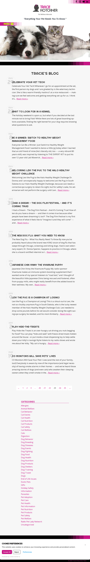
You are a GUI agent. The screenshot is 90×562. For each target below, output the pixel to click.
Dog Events (26, 448)
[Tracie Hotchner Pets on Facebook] (76, 1)
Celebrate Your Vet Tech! (28, 82)
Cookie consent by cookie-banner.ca (78, 560)
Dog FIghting (27, 451)
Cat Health (25, 418)
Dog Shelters (26, 466)
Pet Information (28, 506)
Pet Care (24, 500)
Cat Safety (25, 427)
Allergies (25, 405)
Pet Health (25, 503)
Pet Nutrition (27, 509)
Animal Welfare (27, 408)
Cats (23, 433)
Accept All (7, 552)
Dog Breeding (27, 442)
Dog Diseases (27, 445)
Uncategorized (27, 524)
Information (26, 491)
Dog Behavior (27, 439)
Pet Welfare (26, 518)
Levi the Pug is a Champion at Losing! (36, 297)
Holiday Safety (27, 488)
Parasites (25, 494)
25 (65, 388)
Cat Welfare (26, 430)
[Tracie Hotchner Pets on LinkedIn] (87, 1)
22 (50, 388)
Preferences (27, 552)
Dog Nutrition (27, 460)
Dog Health (26, 457)
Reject (16, 552)
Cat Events (25, 414)
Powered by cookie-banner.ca (11, 556)
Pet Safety (25, 515)
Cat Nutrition (27, 421)
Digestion (25, 436)
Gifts (23, 485)
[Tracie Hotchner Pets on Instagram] (80, 1)
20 (40, 388)
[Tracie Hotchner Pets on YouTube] (84, 1)
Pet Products (26, 512)
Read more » (22, 98)
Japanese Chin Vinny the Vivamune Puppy (37, 264)
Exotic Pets (25, 482)
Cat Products (26, 424)
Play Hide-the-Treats (25, 326)
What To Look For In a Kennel (31, 111)
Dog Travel (26, 472)
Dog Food (25, 454)
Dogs (23, 476)
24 (60, 388)
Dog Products (27, 463)
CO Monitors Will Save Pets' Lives (34, 356)
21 (45, 388)
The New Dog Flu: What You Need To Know (38, 235)
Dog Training (27, 469)
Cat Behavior (26, 411)
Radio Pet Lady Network (31, 521)
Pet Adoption (26, 497)
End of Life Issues (28, 479)
